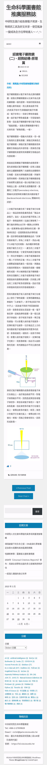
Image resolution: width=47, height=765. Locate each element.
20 (8, 614)
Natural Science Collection (31, 678)
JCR (8, 678)
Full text (35, 668)
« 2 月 (20, 624)
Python (9, 687)
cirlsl (24, 71)
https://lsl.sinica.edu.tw (22, 743)
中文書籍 (24, 691)
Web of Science (12, 691)
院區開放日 (27, 700)
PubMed (29, 684)
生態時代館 (24, 697)
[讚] (8, 466)
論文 (8, 700)
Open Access (25, 681)
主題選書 (9, 694)
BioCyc (33, 658)
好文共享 (25, 75)
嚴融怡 (25, 694)
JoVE (15, 678)
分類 (7, 643)
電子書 (37, 700)
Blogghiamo (20, 760)
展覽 (33, 694)
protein (19, 684)
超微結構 (13, 475)
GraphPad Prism (12, 671)
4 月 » (26, 624)
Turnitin (18, 687)
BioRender (10, 661)
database (27, 665)
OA (15, 681)
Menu (8, 44)
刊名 (18, 694)
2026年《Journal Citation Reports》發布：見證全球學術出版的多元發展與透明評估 (23, 563)
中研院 (33, 691)
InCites (25, 671)
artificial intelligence (19, 658)
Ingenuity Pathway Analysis (17, 674)
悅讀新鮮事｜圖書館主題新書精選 (19, 553)
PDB (35, 681)
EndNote (25, 668)
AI (7, 658)
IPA (33, 674)
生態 (15, 697)
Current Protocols (12, 665)
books (20, 661)
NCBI (8, 681)
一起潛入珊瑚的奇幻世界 (16, 573)
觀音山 (34, 697)
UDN (27, 687)
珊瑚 (8, 697)
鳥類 (19, 704)
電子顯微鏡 (22, 475)
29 (18, 619)
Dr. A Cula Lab (12, 668)
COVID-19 (29, 661)
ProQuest (9, 684)
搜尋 (37, 511)
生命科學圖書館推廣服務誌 (23, 10)
